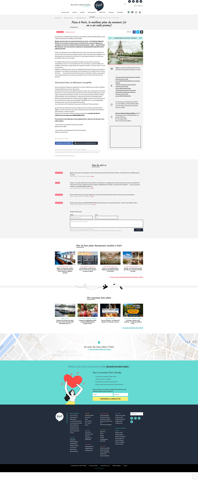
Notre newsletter (74, 425)
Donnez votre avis (70, 32)
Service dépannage (104, 452)
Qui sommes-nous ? (105, 465)
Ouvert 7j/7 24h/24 (104, 456)
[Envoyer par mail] (141, 31)
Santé (101, 433)
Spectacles (87, 417)
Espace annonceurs (74, 430)
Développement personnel (104, 440)
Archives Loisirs (119, 432)
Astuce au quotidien (105, 448)
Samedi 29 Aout (73, 443)
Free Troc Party (73, 415)
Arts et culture (110, 318)
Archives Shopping (119, 442)
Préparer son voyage (120, 415)
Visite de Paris (88, 421)
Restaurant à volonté (105, 419)
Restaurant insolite (104, 417)
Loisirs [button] (74, 12)
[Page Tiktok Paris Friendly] (141, 1)
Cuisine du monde (104, 415)
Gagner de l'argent (104, 450)
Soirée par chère (89, 434)
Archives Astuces (119, 444)
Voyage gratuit (118, 423)
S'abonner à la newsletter (110, 399)
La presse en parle (74, 429)
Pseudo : (72, 214)
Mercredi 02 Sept (74, 451)
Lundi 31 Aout (73, 447)
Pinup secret (99, 470)
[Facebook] (134, 31)
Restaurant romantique (105, 424)
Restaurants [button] (92, 12)
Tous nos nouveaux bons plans (133, 328)
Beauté (102, 435)
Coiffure (102, 437)
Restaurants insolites (65, 266)
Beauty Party (73, 419)
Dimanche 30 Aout (74, 445)
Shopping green (89, 450)
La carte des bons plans (75, 421)
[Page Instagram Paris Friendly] (133, 1)
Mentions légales (117, 465)
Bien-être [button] (102, 12)
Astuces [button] (92, 16)
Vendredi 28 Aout (74, 441)
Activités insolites (89, 415)
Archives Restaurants (120, 436)
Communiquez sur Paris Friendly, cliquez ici (65, 155)
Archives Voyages (119, 440)
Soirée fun (87, 436)
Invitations (65, 12)
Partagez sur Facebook (63, 143)
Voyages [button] (111, 12)
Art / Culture (88, 423)
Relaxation (102, 431)
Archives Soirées (119, 434)
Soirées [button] (82, 12)
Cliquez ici (84, 149)
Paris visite (65, 318)
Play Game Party (74, 417)
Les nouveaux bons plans (76, 423)
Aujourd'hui (72, 440)
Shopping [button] (120, 12)
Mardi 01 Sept (73, 449)
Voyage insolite (119, 421)
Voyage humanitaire (120, 419)
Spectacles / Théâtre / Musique (87, 318)
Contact (72, 432)
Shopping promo (89, 448)
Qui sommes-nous (74, 427)
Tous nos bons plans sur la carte (100, 349)
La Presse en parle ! (93, 465)
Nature (86, 425)
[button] (128, 12)
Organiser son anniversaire (88, 438)
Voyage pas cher (119, 417)
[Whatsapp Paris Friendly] (137, 1)
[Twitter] (137, 31)
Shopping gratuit (89, 446)
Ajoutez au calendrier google (86, 143)
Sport (86, 419)
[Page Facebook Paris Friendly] (129, 1)
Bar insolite (88, 432)
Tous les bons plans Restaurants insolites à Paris (126, 277)
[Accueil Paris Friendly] (99, 5)
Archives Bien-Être (119, 438)
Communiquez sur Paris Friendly (78, 465)
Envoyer (139, 229)
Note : (96, 214)
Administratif (103, 454)
